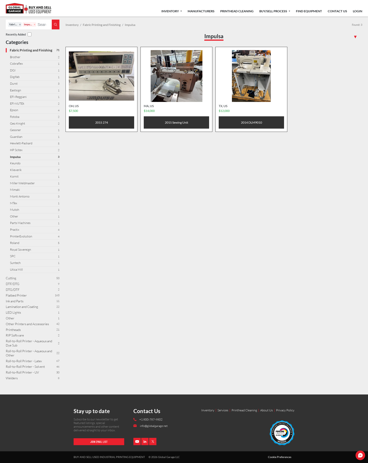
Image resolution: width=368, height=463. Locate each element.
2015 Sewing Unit (176, 122)
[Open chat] (360, 455)
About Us (266, 410)
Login (357, 11)
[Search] (55, 24)
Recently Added (16, 34)
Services (223, 410)
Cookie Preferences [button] (279, 457)
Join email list (99, 441)
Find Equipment (309, 11)
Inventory (170, 11)
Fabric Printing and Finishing (102, 24)
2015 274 (101, 122)
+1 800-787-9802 (151, 419)
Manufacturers (201, 11)
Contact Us (337, 11)
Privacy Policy (285, 410)
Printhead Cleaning (237, 11)
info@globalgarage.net (154, 426)
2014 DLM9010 (251, 122)
